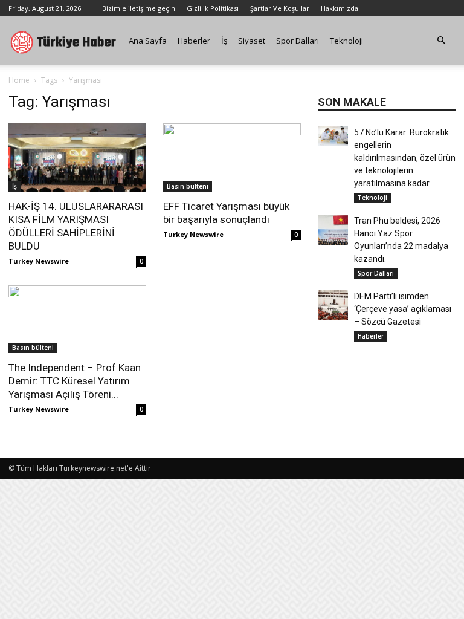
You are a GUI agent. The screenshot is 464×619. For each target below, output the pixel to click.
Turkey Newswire (38, 260)
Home (19, 80)
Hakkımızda (339, 8)
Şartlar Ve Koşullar (279, 8)
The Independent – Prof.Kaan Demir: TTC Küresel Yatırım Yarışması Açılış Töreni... (74, 380)
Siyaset (251, 40)
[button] (441, 41)
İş (224, 40)
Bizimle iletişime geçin (138, 8)
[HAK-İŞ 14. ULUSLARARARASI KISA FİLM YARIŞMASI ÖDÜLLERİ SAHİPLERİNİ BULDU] (77, 157)
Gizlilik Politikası (213, 8)
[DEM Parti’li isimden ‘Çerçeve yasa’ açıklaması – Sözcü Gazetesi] (333, 305)
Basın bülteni (187, 186)
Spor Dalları (297, 40)
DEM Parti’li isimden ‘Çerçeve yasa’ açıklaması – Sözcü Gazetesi (402, 308)
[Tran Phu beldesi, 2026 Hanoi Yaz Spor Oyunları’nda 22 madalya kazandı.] (333, 230)
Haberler (194, 40)
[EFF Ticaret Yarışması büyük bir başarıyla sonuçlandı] (232, 157)
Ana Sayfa (148, 40)
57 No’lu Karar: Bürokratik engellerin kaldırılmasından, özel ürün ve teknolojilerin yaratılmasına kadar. (405, 158)
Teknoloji (346, 40)
